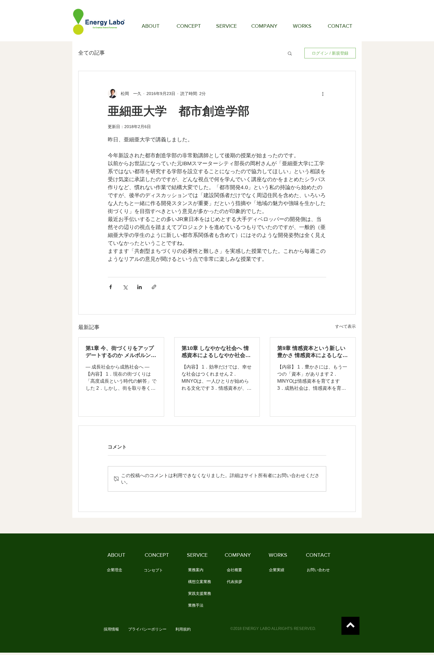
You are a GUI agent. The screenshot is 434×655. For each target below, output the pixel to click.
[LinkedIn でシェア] (139, 287)
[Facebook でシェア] (110, 287)
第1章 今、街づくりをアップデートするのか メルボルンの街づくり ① (121, 352)
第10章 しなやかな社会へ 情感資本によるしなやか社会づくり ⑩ (216, 352)
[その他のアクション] (322, 93)
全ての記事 (91, 53)
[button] (290, 53)
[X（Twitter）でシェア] (125, 287)
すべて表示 (345, 326)
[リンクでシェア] (154, 287)
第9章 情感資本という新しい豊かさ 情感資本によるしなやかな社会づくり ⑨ (312, 352)
